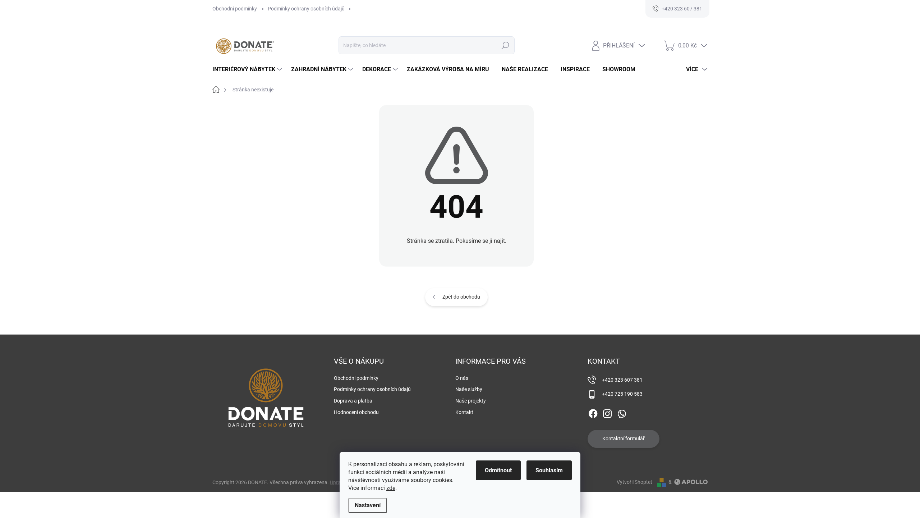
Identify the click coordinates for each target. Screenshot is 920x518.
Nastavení (368, 505)
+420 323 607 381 (622, 380)
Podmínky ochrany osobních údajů (306, 9)
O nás (461, 378)
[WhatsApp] (621, 412)
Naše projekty (470, 401)
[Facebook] (593, 412)
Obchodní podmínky (234, 9)
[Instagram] (607, 412)
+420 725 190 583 (622, 394)
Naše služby (468, 389)
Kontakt (464, 412)
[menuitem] (248, 69)
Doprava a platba (353, 401)
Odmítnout (498, 470)
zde (390, 488)
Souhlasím (549, 470)
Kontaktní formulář (623, 438)
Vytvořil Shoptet (634, 482)
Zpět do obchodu (461, 297)
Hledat (505, 45)
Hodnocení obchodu (356, 412)
